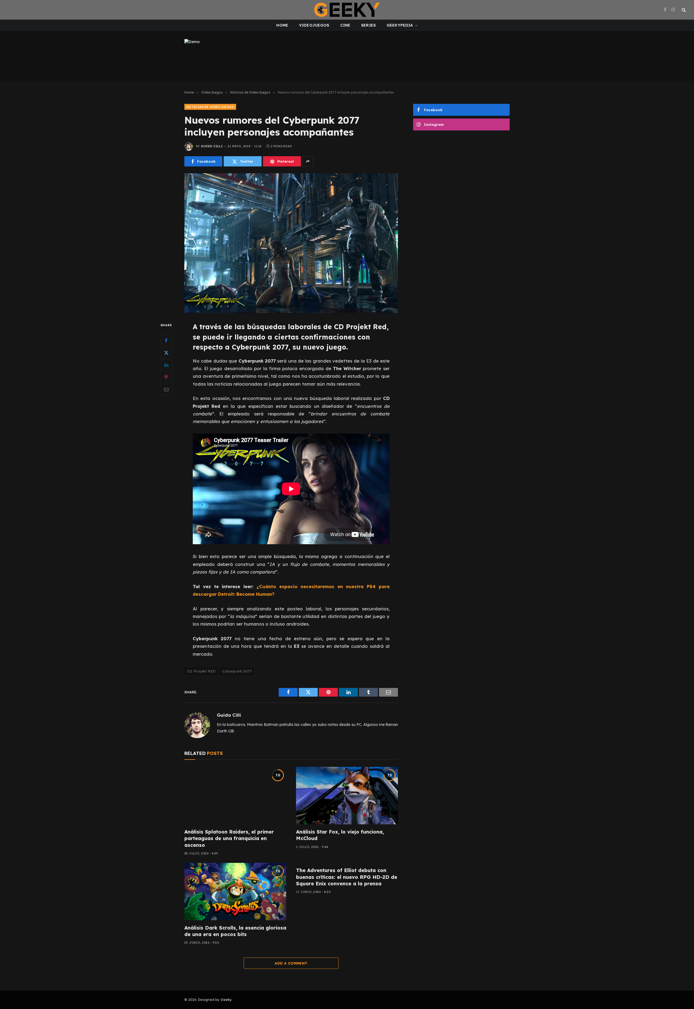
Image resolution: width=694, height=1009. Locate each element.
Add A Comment (291, 963)
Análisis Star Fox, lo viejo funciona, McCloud (340, 835)
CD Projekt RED (201, 671)
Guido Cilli (212, 146)
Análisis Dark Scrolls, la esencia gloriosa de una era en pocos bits (235, 931)
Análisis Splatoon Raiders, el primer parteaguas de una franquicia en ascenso (229, 838)
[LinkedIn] (166, 365)
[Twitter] (166, 353)
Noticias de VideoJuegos (210, 107)
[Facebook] (166, 340)
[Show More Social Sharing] (307, 161)
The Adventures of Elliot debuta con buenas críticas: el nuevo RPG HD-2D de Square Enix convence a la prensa (346, 877)
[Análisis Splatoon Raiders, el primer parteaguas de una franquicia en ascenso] (235, 795)
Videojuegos (314, 25)
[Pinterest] (166, 377)
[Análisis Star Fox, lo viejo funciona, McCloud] (347, 795)
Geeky (226, 999)
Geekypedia (400, 25)
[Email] (166, 389)
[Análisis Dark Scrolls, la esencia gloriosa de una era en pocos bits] (235, 891)
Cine (345, 25)
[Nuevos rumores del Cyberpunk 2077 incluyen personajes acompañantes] (291, 243)
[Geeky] (347, 10)
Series (368, 25)
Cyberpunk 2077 (236, 671)
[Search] (683, 10)
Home (282, 25)
